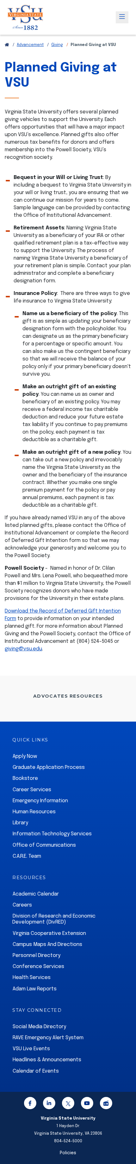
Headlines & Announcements (47, 1060)
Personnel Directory (36, 955)
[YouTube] (87, 1104)
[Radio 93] (106, 1104)
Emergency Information (40, 801)
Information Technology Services (52, 834)
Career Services (32, 789)
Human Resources (34, 812)
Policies (68, 1153)
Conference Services (38, 966)
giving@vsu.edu (23, 649)
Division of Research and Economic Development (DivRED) (54, 919)
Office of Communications (44, 845)
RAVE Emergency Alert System (48, 1037)
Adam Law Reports (35, 989)
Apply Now (25, 756)
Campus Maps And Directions (47, 944)
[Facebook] (30, 1104)
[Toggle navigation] (122, 17)
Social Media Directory (39, 1026)
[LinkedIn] (49, 1104)
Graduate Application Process (49, 767)
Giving (57, 45)
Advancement (30, 45)
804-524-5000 (68, 1141)
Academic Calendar (36, 894)
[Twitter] (68, 1104)
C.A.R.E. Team (27, 856)
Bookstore (25, 778)
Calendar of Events (36, 1071)
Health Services (32, 977)
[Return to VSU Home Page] (7, 45)
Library (20, 823)
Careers (22, 905)
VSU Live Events (31, 1049)
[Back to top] (125, 1141)
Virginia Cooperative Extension (49, 933)
